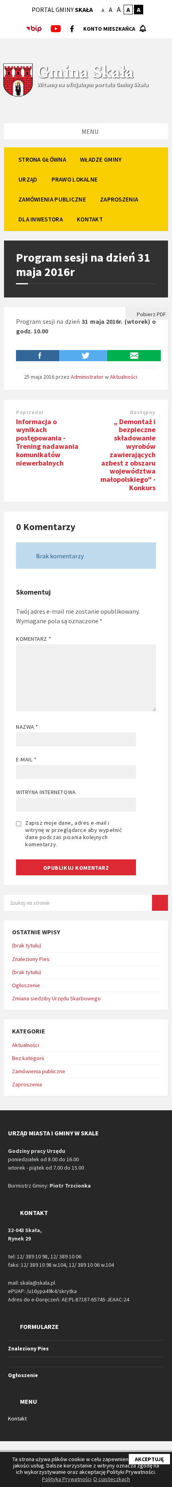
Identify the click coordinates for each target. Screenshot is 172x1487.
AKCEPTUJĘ (149, 1459)
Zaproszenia (27, 1084)
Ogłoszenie (26, 985)
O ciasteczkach (111, 1479)
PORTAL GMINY (62, 10)
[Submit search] (160, 903)
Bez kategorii (28, 1058)
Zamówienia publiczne (38, 1071)
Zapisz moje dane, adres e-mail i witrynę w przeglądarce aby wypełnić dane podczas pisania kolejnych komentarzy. (73, 833)
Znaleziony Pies (31, 959)
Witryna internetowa (46, 792)
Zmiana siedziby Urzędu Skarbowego (56, 998)
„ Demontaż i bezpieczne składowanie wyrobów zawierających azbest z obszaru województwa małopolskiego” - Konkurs (128, 454)
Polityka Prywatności (67, 1479)
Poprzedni (30, 412)
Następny (143, 412)
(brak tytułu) (26, 945)
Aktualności (123, 376)
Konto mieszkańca (109, 28)
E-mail (26, 759)
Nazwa (27, 726)
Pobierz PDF (151, 314)
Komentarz (33, 638)
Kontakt (17, 1418)
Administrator (87, 376)
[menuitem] (42, 159)
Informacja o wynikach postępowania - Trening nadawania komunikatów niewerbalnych (47, 442)
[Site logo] (18, 96)
